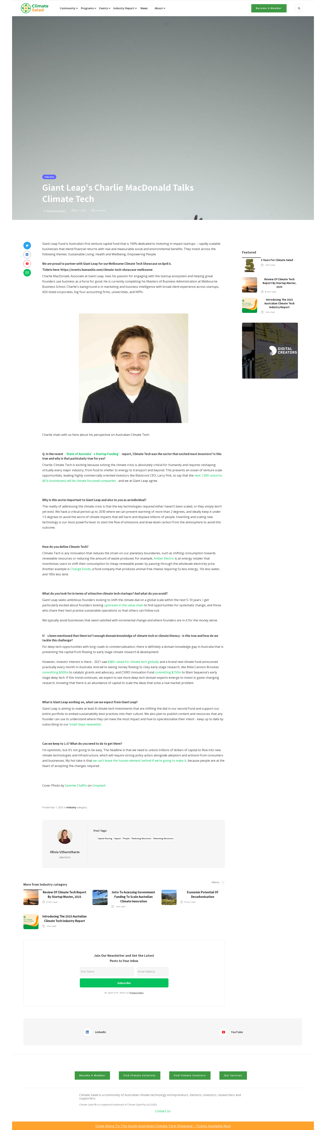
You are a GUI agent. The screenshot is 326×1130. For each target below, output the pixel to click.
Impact (117, 838)
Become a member (269, 8)
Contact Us (163, 1111)
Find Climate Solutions (140, 1075)
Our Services (233, 1075)
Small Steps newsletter (85, 724)
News (144, 8)
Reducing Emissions (141, 838)
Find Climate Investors (190, 1075)
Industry (49, 176)
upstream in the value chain (123, 605)
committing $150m (168, 672)
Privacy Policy (137, 992)
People (126, 838)
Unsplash (99, 785)
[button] (68, 8)
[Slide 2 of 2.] (270, 351)
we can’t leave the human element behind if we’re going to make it (139, 760)
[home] (36, 8)
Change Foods (80, 569)
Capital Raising (105, 838)
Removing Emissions (163, 838)
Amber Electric (164, 558)
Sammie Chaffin (76, 785)
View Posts (65, 857)
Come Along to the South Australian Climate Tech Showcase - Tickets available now (163, 1126)
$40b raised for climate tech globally (133, 662)
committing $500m (55, 672)
